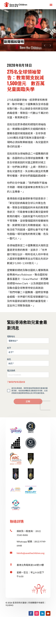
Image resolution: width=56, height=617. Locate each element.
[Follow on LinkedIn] (42, 613)
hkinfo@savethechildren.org (30, 553)
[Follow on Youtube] (48, 613)
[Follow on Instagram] (36, 613)
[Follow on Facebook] (31, 613)
